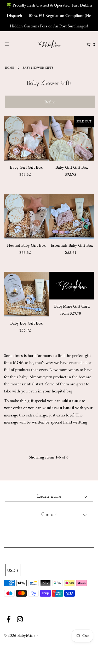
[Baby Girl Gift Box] (26, 138)
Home (9, 68)
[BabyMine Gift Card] (71, 285)
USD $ (13, 570)
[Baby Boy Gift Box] (26, 294)
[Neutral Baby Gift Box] (26, 216)
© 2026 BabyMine (19, 635)
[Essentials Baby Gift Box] (71, 216)
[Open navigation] (13, 44)
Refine (50, 102)
